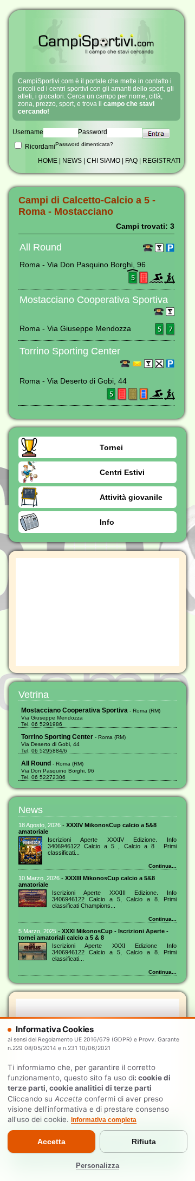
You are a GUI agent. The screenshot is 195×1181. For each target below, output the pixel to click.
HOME (47, 160)
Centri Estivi (122, 472)
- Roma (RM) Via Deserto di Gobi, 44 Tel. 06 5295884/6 (73, 744)
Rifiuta (144, 1142)
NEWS (72, 160)
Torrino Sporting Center (70, 351)
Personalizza (97, 1166)
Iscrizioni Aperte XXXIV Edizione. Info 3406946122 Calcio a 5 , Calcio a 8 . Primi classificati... (112, 846)
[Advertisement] (97, 612)
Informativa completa (103, 1120)
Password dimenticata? (84, 144)
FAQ (131, 160)
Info (107, 522)
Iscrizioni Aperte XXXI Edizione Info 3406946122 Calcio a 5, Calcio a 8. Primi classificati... (114, 952)
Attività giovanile (131, 497)
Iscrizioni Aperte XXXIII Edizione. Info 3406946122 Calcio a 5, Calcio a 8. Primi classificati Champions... (114, 899)
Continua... (162, 866)
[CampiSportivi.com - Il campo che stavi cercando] (96, 63)
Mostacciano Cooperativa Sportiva (94, 299)
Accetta (51, 1142)
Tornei (111, 447)
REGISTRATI (161, 160)
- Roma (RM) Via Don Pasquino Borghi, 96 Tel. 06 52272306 (57, 770)
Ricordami (39, 146)
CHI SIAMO (103, 160)
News (30, 809)
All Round (41, 247)
